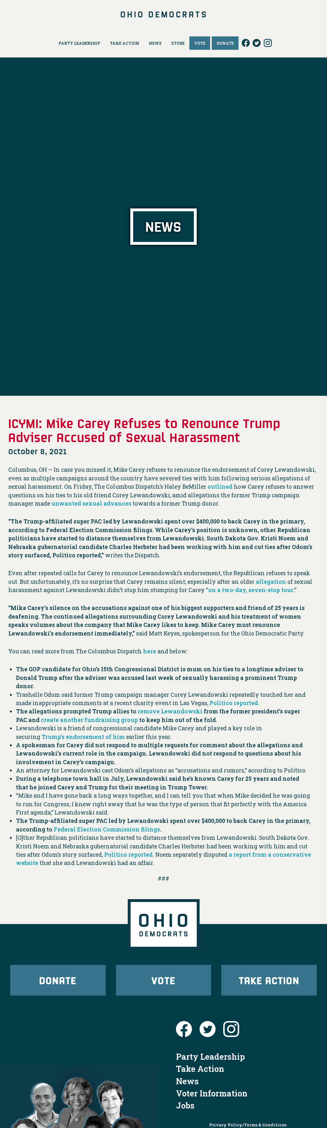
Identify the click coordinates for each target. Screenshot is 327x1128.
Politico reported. (234, 703)
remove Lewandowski (170, 711)
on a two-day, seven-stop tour (250, 590)
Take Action (269, 980)
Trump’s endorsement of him (83, 737)
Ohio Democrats (163, 14)
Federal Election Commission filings (107, 829)
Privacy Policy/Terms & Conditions (247, 1124)
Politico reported (128, 854)
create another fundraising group (89, 720)
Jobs (185, 1105)
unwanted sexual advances (91, 503)
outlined (220, 486)
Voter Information (211, 1093)
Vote (163, 980)
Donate (57, 980)
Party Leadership (210, 1056)
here (149, 651)
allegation (270, 581)
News (187, 1081)
